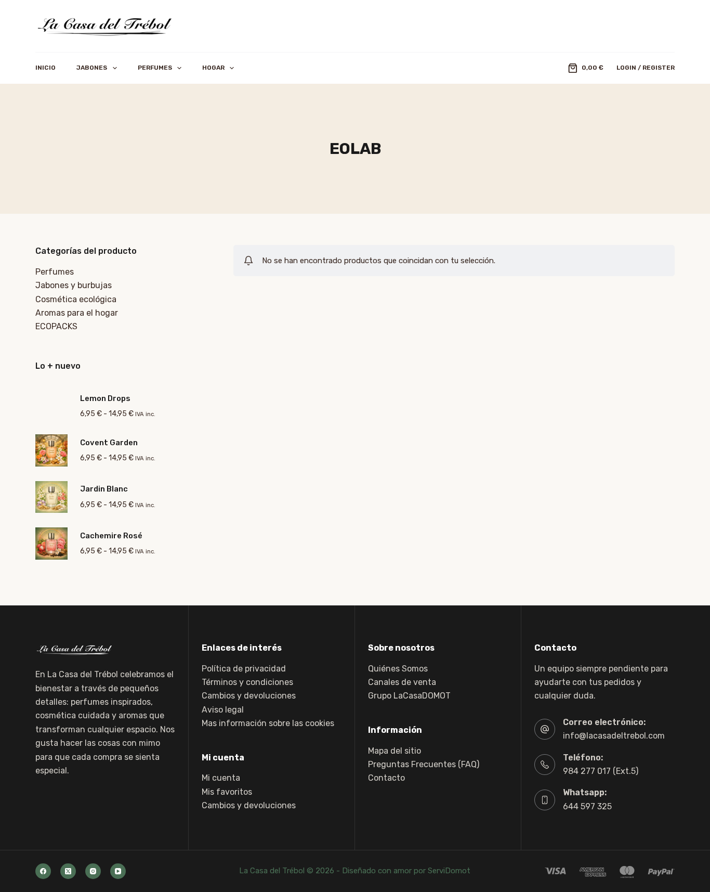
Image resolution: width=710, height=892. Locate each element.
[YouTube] (118, 871)
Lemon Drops (105, 398)
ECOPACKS (56, 326)
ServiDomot (449, 870)
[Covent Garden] (51, 450)
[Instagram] (93, 871)
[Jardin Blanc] (51, 497)
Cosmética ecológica (75, 299)
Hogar (213, 67)
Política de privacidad (244, 669)
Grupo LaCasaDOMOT (409, 696)
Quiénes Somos (398, 669)
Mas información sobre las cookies (268, 723)
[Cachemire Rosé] (51, 543)
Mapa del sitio (394, 751)
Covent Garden (109, 442)
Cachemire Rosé (111, 535)
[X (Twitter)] (68, 871)
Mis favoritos (227, 792)
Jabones (91, 67)
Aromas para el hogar (76, 313)
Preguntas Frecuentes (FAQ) (423, 764)
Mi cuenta (221, 778)
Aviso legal (223, 710)
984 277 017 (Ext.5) (600, 771)
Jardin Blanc (104, 489)
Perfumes (155, 67)
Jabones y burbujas (73, 285)
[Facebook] (43, 871)
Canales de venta (402, 682)
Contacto (386, 778)
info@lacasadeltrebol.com (614, 736)
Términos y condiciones (247, 682)
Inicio (45, 67)
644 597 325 (587, 806)
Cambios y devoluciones (249, 696)
